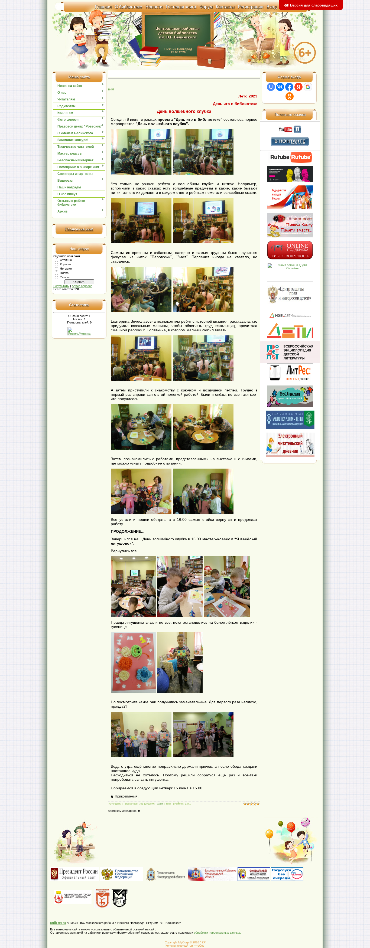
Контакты (225, 7)
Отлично (66, 259)
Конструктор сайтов (179, 945)
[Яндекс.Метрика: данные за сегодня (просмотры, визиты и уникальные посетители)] (79, 331)
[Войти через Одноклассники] (289, 96)
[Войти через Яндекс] (298, 87)
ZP (204, 942)
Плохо (64, 272)
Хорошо (65, 264)
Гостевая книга (181, 7)
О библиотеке (128, 7)
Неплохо (66, 268)
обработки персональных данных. (217, 932)
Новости (154, 7)
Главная (103, 7)
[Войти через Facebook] (289, 87)
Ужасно (65, 277)
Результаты (61, 285)
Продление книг (79, 229)
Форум (206, 7)
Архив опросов (82, 285)
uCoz (201, 945)
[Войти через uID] (271, 87)
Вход (272, 7)
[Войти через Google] (308, 87)
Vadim (160, 803)
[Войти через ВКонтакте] (280, 87)
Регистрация (250, 7)
